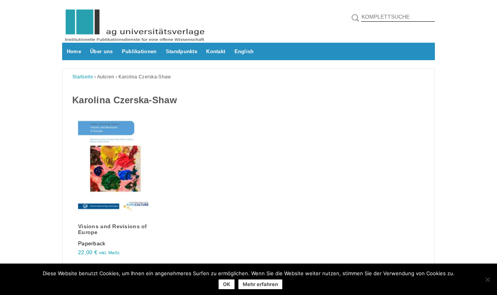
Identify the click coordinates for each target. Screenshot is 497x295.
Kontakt (215, 51)
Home (74, 51)
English (244, 51)
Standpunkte (181, 51)
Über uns (101, 51)
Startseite (82, 77)
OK (226, 284)
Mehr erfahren (260, 284)
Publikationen (139, 51)
